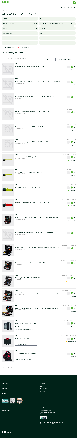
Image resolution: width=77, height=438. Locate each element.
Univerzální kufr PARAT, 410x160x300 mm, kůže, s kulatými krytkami (34, 96)
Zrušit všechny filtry (24, 47)
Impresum (4, 391)
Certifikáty (4, 393)
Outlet (41, 386)
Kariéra (3, 390)
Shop (3, 10)
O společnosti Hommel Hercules (9, 386)
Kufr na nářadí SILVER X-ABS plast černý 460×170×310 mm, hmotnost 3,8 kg (36, 293)
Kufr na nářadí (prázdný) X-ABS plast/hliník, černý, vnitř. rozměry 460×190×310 (37, 217)
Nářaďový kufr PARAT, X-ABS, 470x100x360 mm (29, 278)
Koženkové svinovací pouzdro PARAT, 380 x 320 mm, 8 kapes (32, 127)
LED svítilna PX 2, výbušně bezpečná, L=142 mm (28, 157)
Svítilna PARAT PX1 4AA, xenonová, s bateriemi (28, 172)
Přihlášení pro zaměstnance (8, 395)
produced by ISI (50, 423)
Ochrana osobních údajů (45, 410)
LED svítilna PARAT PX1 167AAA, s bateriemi (27, 187)
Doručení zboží (43, 388)
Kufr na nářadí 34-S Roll (22, 338)
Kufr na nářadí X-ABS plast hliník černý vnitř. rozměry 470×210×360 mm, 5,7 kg (37, 247)
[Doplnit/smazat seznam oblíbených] (74, 66)
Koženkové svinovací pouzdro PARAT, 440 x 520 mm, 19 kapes (33, 142)
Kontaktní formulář (6, 410)
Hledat (7, 10)
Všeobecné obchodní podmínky (47, 412)
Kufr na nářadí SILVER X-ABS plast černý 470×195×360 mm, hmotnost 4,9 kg (36, 308)
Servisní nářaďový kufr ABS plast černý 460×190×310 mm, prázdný (34, 263)
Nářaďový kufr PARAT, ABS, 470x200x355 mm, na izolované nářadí (34, 232)
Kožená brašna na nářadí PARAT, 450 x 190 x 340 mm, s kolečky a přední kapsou (37, 81)
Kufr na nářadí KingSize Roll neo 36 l (25, 323)
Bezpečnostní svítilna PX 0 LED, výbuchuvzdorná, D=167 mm (32, 202)
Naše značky (4, 388)
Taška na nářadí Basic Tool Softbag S (25, 353)
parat (13, 10)
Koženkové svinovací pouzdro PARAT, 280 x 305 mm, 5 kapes (32, 112)
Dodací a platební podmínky (46, 390)
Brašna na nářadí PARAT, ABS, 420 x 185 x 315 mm (29, 66)
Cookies (42, 414)
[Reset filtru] (36, 19)
